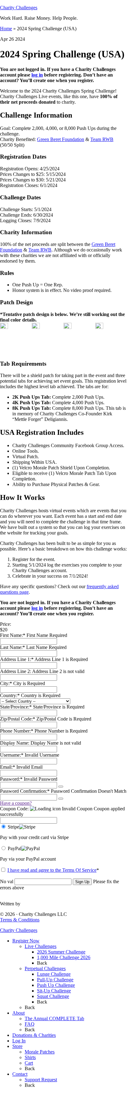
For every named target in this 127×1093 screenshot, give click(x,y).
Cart (29, 1063)
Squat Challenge (53, 996)
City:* (6, 683)
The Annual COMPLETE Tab (54, 1018)
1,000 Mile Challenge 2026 (63, 957)
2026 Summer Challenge (61, 951)
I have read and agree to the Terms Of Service (51, 870)
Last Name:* (12, 647)
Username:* (11, 755)
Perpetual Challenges (45, 968)
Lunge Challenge (54, 974)
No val (6, 881)
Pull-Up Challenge (55, 979)
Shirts (30, 1057)
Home (6, 28)
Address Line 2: (16, 671)
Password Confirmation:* (25, 791)
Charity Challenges (18, 7)
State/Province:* (16, 706)
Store (17, 1046)
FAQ (30, 1024)
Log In (19, 1040)
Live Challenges (40, 946)
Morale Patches (40, 1051)
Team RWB (101, 139)
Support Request (41, 1079)
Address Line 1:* (17, 659)
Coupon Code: (14, 808)
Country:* (10, 695)
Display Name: (15, 743)
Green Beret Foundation (60, 139)
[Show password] (60, 787)
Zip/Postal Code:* (18, 718)
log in (37, 74)
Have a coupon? (16, 803)
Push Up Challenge (56, 985)
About (18, 1013)
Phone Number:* (17, 731)
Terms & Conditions (19, 919)
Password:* (11, 779)
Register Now (25, 940)
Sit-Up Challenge (54, 990)
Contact (19, 1074)
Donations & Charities (34, 1035)
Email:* (7, 767)
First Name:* (12, 635)
